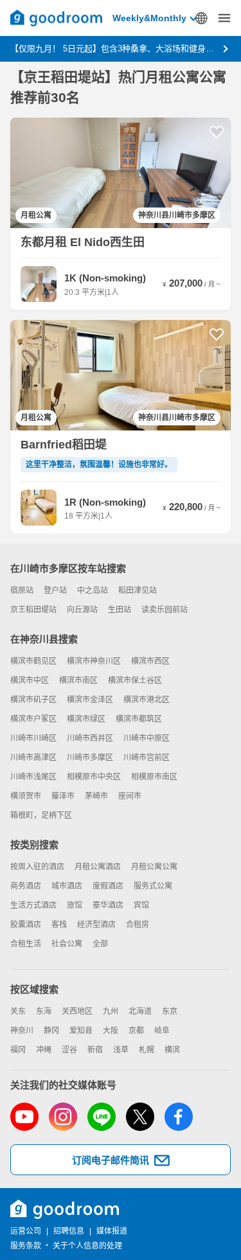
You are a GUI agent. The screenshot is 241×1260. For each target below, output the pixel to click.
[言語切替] (201, 18)
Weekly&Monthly (149, 18)
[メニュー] (224, 18)
